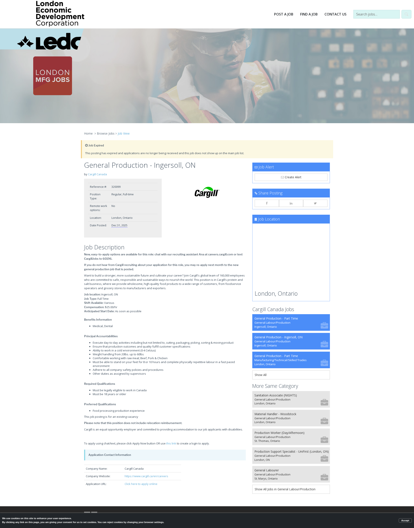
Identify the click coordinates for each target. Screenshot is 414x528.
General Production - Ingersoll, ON (278, 341)
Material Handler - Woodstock (275, 418)
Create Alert (292, 177)
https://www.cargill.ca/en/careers (146, 476)
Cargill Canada (97, 174)
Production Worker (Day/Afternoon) (279, 437)
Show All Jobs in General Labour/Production (285, 489)
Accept (405, 520)
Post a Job (283, 14)
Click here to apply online (141, 484)
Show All (261, 375)
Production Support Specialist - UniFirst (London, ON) (291, 455)
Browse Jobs (105, 133)
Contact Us (336, 14)
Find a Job (309, 14)
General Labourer (272, 474)
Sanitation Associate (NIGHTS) (275, 399)
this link (171, 443)
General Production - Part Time (276, 322)
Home (88, 133)
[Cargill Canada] (207, 192)
